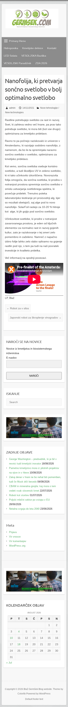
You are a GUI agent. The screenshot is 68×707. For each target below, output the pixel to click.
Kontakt (51, 48)
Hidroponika (11, 48)
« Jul (9, 662)
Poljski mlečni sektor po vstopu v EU (29, 499)
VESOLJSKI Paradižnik (17, 63)
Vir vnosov (15, 536)
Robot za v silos (18, 308)
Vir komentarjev (17, 541)
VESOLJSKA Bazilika (33, 55)
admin (12, 108)
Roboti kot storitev (19, 495)
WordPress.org (17, 545)
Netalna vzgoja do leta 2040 (24, 508)
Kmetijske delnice (32, 48)
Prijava (13, 532)
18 (18, 644)
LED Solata (10, 55)
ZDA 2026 (41, 63)
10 (11, 637)
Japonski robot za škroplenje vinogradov (35, 317)
